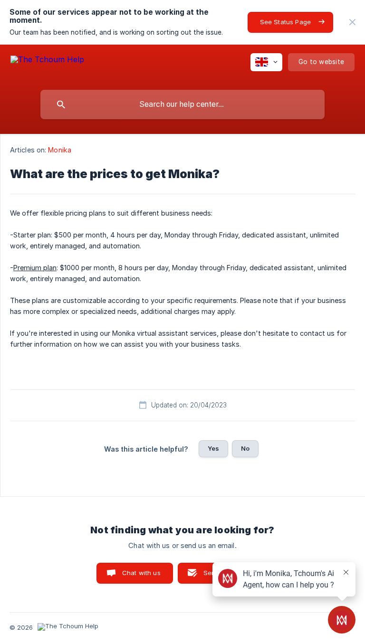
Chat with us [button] (141, 573)
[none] (352, 22)
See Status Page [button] (285, 22)
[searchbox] (182, 104)
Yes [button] (213, 448)
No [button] (245, 448)
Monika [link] (59, 150)
